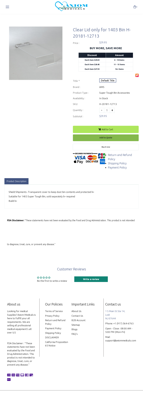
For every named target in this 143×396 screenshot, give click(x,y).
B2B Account (78, 320)
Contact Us (77, 315)
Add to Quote (105, 138)
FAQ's (75, 334)
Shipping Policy (117, 163)
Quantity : (78, 110)
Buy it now (106, 147)
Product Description (16, 181)
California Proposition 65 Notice (56, 344)
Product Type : (81, 92)
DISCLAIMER (52, 337)
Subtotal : (78, 116)
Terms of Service (54, 311)
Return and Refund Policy (55, 322)
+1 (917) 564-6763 (123, 323)
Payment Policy (117, 167)
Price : (76, 43)
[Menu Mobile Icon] (7, 7)
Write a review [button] (91, 279)
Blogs (75, 329)
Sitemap (76, 324)
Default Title (108, 80)
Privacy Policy (52, 315)
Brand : (76, 87)
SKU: (75, 104)
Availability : (79, 98)
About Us (76, 311)
